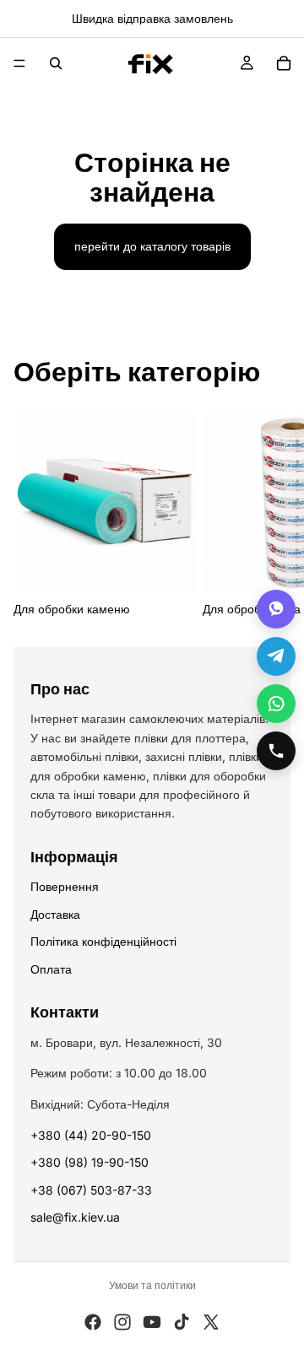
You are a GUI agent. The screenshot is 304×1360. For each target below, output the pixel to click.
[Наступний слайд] (271, 514)
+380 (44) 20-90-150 (90, 1135)
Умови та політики (152, 1285)
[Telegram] (276, 656)
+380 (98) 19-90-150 (89, 1162)
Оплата (51, 969)
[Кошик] (283, 63)
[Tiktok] (181, 1322)
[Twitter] (211, 1322)
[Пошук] (55, 63)
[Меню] (19, 63)
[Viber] (276, 609)
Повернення (64, 886)
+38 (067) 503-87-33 (91, 1190)
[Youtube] (152, 1322)
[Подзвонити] (276, 750)
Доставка (55, 914)
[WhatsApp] (276, 703)
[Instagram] (122, 1322)
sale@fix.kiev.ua (75, 1217)
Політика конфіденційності (103, 941)
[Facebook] (93, 1322)
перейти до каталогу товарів (152, 246)
